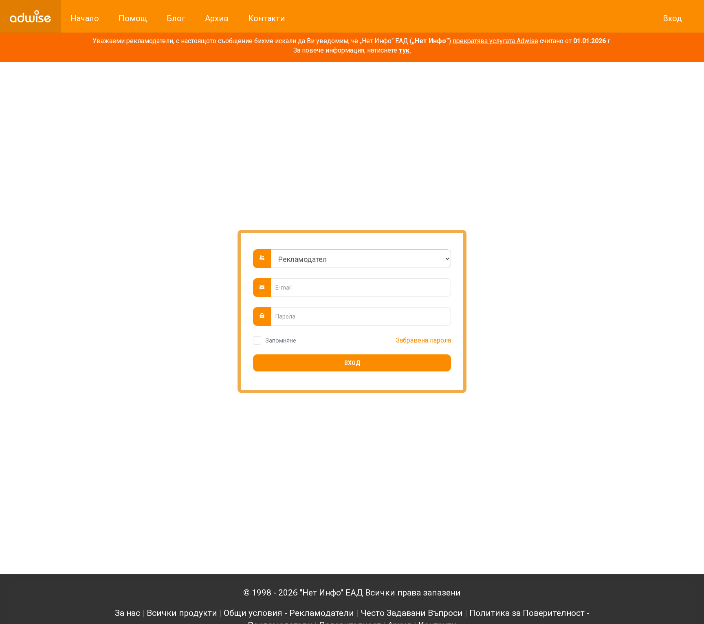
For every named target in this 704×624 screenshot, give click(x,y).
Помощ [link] (133, 18)
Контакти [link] (266, 18)
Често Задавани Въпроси (412, 613)
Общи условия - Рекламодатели (289, 613)
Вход (352, 363)
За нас (127, 613)
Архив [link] (217, 18)
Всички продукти (182, 613)
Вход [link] (672, 18)
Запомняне (280, 340)
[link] (30, 16)
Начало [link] (84, 18)
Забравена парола (423, 340)
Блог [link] (176, 18)
